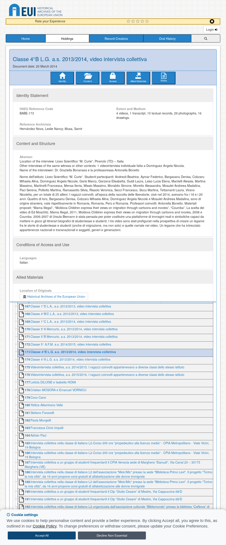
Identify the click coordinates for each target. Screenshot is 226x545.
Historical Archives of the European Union (56, 296)
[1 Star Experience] (129, 21)
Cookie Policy (44, 526)
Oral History (167, 38)
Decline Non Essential (112, 535)
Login (210, 29)
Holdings (67, 38)
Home (25, 38)
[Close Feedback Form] (212, 21)
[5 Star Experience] (147, 21)
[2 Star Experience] (133, 21)
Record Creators (116, 38)
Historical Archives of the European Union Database (48, 10)
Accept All (42, 535)
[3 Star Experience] (138, 21)
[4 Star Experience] (143, 21)
